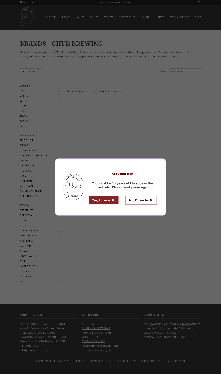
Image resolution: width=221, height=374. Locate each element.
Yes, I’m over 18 (103, 200)
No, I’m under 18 (141, 200)
